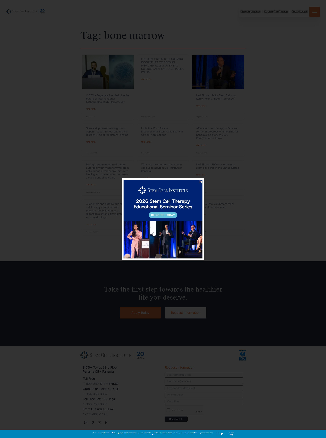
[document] (163, 219)
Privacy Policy (231, 433)
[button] (200, 182)
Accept (220, 434)
